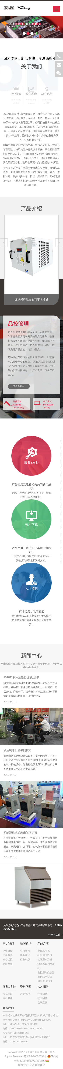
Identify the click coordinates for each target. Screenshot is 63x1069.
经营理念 (7, 955)
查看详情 (17, 386)
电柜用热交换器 (46, 972)
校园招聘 (42, 998)
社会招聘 (42, 993)
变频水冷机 (43, 950)
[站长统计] (44, 1060)
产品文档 (25, 993)
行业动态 (25, 959)
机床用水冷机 (44, 959)
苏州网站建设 (37, 1065)
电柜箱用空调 (44, 976)
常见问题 (7, 993)
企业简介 (7, 950)
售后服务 (7, 998)
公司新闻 (25, 950)
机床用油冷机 (44, 955)
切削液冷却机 (44, 981)
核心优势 (7, 959)
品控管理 (7, 963)
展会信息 (25, 955)
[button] (4, 27)
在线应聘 (42, 1002)
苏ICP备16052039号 (35, 1056)
